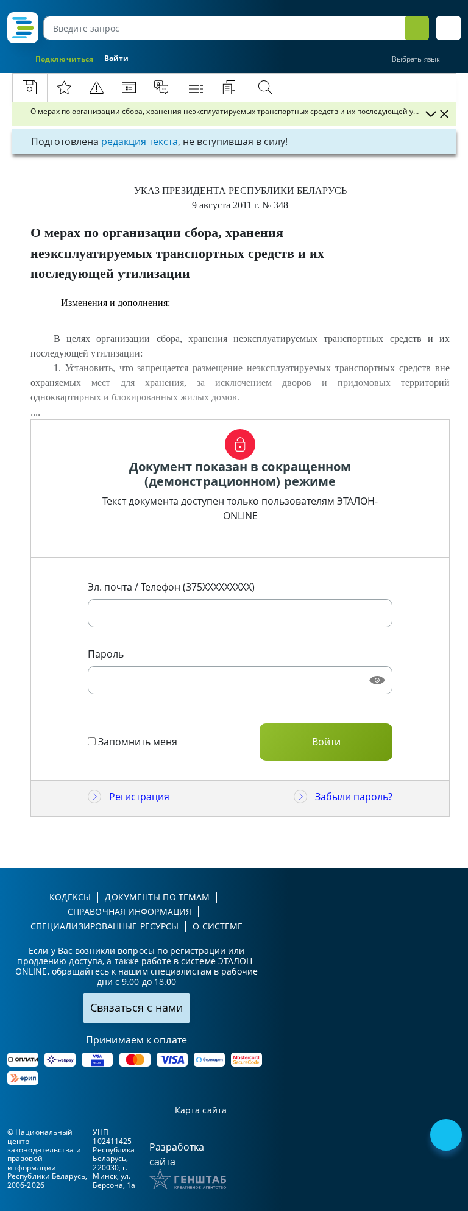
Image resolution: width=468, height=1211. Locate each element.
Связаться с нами (136, 1007)
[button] (448, 28)
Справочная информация (129, 911)
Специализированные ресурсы (104, 926)
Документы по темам (157, 897)
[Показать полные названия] (430, 114)
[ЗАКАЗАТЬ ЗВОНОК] (447, 1136)
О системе (218, 926)
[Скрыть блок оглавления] (444, 114)
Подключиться (64, 59)
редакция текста (139, 141)
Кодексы (70, 897)
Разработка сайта (176, 1154)
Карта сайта (201, 1111)
